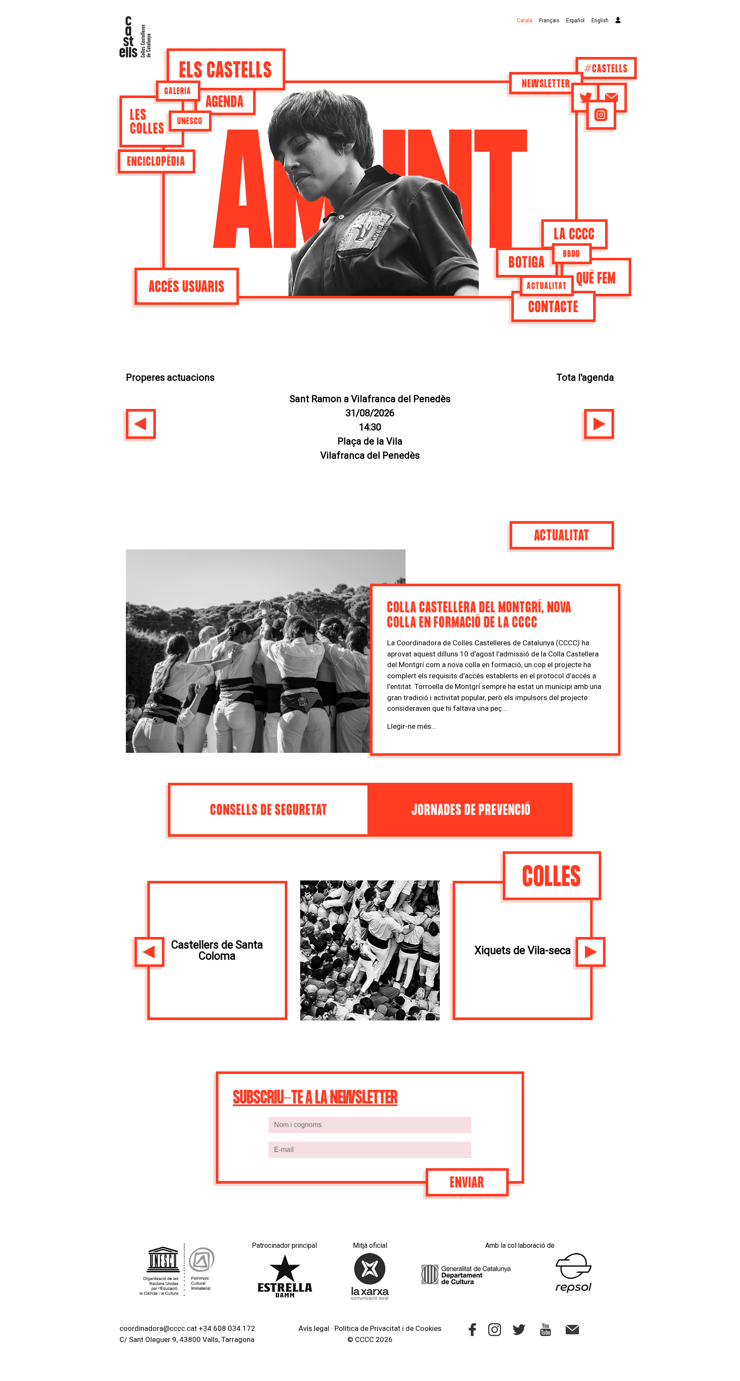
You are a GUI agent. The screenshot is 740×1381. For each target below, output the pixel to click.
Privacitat (385, 1328)
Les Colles (147, 122)
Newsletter (546, 84)
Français (549, 21)
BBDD (571, 254)
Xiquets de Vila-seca (522, 950)
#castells (606, 69)
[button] (141, 424)
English (600, 21)
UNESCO (190, 121)
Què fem (596, 279)
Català (524, 21)
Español (575, 21)
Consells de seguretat (269, 810)
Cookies (428, 1328)
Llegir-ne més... (411, 726)
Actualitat (547, 286)
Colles (552, 878)
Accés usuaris (187, 287)
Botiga (527, 263)
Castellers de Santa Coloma (217, 950)
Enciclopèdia (156, 162)
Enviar (467, 1183)
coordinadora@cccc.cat (158, 1328)
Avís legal (313, 1328)
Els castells (225, 71)
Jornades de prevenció (471, 810)
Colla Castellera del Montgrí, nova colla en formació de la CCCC (479, 616)
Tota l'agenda (585, 377)
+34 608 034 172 (227, 1328)
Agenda (225, 102)
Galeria (177, 91)
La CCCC (574, 235)
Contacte (553, 307)
